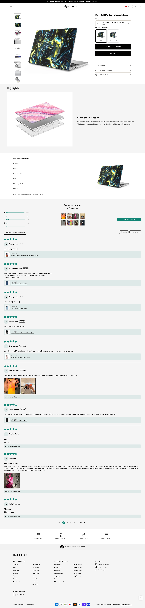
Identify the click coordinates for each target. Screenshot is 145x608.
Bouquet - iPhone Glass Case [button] (20, 357)
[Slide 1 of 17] (17, 17)
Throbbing (35, 567)
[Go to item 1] (63, 216)
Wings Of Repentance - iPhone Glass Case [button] (24, 255)
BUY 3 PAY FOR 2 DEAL (105, 70)
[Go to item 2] (70, 216)
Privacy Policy (77, 567)
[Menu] (6, 6)
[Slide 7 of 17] (17, 64)
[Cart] (140, 6)
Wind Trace (35, 570)
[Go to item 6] (70, 222)
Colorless (16, 570)
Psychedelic (17, 582)
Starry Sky (35, 584)
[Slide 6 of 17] (17, 56)
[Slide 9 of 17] (17, 80)
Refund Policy (77, 564)
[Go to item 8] (82, 222)
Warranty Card (59, 582)
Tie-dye (15, 564)
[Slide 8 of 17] (17, 72)
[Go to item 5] (63, 222)
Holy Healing (36, 564)
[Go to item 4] (82, 216)
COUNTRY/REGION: (19, 591)
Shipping (57, 576)
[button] (16, 213)
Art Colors (35, 579)
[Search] (11, 6)
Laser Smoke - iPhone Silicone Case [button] (22, 333)
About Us (57, 570)
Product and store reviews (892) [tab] (15, 232)
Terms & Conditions (18, 604)
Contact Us (57, 567)
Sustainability (58, 573)
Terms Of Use (77, 573)
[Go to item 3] (76, 216)
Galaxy (34, 576)
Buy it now (113, 53)
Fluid (14, 567)
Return (56, 579)
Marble (15, 573)
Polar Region (36, 573)
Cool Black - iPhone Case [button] (19, 421)
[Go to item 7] (76, 222)
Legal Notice (77, 576)
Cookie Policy (77, 570)
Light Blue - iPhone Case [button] (19, 308)
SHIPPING (101, 66)
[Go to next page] (85, 522)
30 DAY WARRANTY (104, 75)
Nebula (15, 579)
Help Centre (57, 564)
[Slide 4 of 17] (17, 40)
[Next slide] (91, 48)
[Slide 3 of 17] (17, 32)
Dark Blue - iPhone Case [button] (19, 284)
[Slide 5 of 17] (17, 48)
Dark (14, 576)
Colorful (34, 582)
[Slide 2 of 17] (17, 25)
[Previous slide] (24, 48)
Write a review (129, 219)
